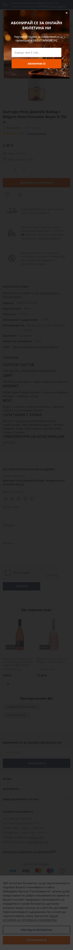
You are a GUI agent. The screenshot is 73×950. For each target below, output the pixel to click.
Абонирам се (36, 63)
